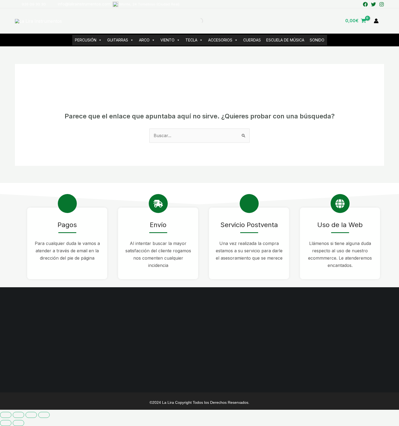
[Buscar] (195, 20)
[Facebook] (365, 4)
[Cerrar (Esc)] (44, 415)
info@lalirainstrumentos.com (118, 4)
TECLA (191, 40)
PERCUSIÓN (85, 40)
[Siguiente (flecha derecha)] (18, 423)
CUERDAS (252, 40)
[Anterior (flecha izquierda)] (5, 423)
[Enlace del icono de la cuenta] (376, 20)
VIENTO (167, 40)
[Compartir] (31, 415)
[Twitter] (373, 4)
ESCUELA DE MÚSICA (285, 40)
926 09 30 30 (34, 4)
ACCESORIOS (220, 40)
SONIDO (317, 40)
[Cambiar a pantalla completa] (18, 415)
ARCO (144, 40)
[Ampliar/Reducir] (5, 415)
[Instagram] (381, 4)
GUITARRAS (117, 40)
